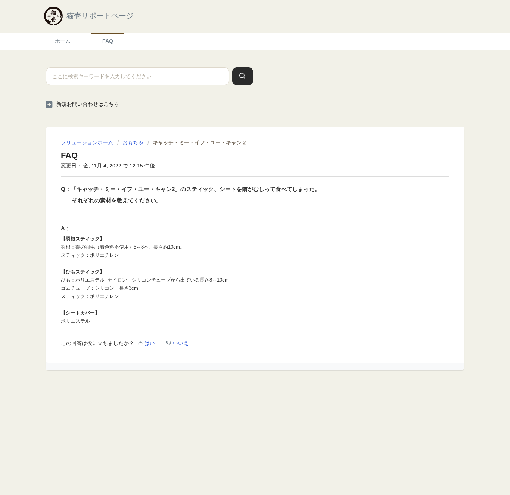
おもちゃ (132, 142)
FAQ (107, 41)
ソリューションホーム (88, 142)
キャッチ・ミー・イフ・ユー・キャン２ (200, 142)
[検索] (242, 76)
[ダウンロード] (241, 151)
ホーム (63, 41)
